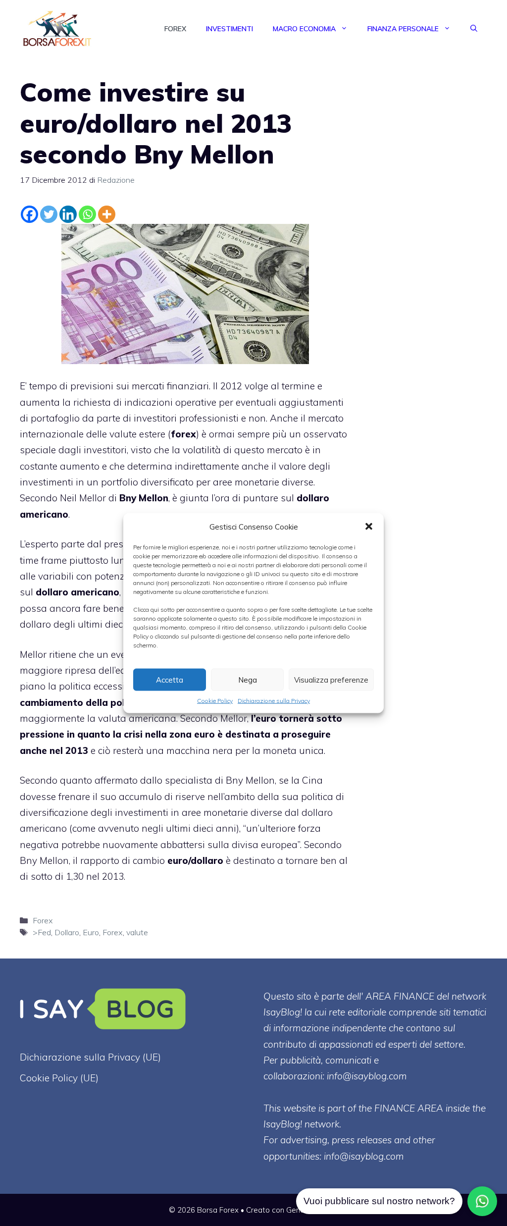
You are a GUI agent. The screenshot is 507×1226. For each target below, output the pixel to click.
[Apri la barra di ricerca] (473, 29)
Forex (175, 28)
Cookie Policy (215, 700)
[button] (369, 527)
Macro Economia (304, 28)
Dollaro (66, 932)
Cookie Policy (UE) (59, 1078)
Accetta (169, 679)
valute (137, 932)
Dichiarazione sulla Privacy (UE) (90, 1057)
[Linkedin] (68, 214)
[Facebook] (29, 214)
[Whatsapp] (87, 214)
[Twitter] (48, 214)
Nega (247, 679)
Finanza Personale (403, 28)
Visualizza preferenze (331, 679)
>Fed (42, 932)
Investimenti (229, 28)
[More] (106, 214)
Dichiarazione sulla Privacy (274, 700)
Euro (91, 932)
